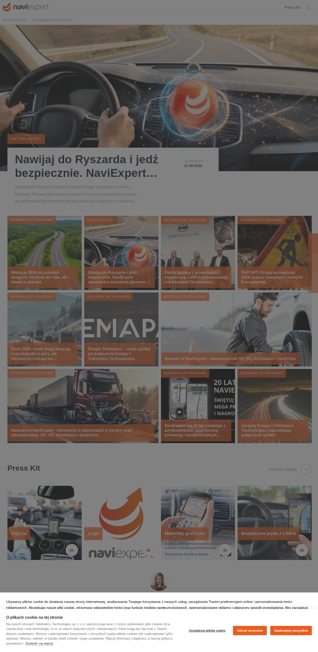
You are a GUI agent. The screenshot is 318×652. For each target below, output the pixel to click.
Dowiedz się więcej (39, 643)
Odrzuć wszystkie (250, 630)
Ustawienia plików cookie (207, 630)
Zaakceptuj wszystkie (291, 630)
